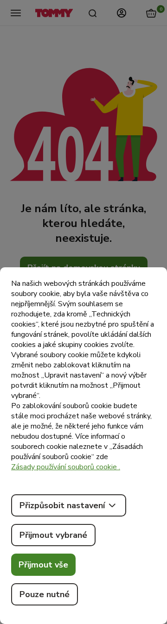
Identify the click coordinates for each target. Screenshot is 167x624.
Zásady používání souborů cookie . (65, 467)
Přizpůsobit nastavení (62, 505)
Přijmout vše (43, 564)
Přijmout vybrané (53, 535)
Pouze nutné (44, 594)
